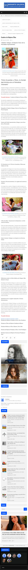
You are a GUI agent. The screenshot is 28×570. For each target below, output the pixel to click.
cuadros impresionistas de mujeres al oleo (10, 23)
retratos (3, 33)
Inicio (3, 567)
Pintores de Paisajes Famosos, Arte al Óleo (16, 425)
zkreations (11, 545)
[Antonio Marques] (4, 556)
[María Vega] (19, 556)
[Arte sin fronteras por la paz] (9, 556)
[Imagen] (14, 523)
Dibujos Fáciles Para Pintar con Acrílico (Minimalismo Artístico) (16, 15)
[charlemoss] (4, 561)
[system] (24, 12)
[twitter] (6, 337)
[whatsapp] (10, 337)
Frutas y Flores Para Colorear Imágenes (15, 486)
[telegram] (14, 337)
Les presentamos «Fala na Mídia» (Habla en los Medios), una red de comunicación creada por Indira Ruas (13, 533)
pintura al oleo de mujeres (19, 30)
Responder (5, 407)
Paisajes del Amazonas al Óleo (13, 461)
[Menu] (1, 12)
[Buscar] (26, 12)
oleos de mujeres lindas (7, 30)
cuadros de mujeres (6, 19)
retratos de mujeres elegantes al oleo (15, 33)
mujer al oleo (4, 26)
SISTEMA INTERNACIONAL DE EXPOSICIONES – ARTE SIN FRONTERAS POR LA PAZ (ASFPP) (16, 452)
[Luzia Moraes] (14, 556)
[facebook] (2, 337)
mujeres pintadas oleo (14, 26)
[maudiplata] (9, 561)
